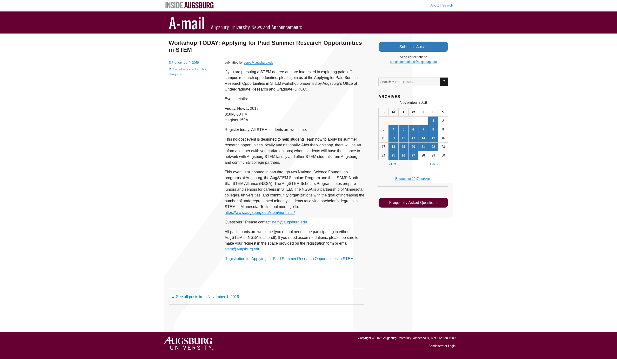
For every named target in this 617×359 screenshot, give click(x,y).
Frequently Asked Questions (413, 203)
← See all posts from (205, 297)
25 (393, 155)
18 (393, 147)
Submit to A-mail (413, 47)
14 (423, 138)
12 (403, 138)
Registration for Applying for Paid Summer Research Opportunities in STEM (289, 259)
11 (393, 138)
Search (447, 5)
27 (413, 155)
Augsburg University (397, 338)
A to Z (434, 5)
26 (403, 155)
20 (413, 147)
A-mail (187, 22)
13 (413, 138)
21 (423, 147)
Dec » (434, 164)
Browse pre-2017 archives (413, 179)
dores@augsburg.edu (258, 62)
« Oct (392, 164)
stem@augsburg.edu (289, 222)
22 (433, 147)
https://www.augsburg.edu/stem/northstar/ (260, 212)
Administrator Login (442, 346)
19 (403, 147)
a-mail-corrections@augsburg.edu (413, 62)
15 (433, 138)
